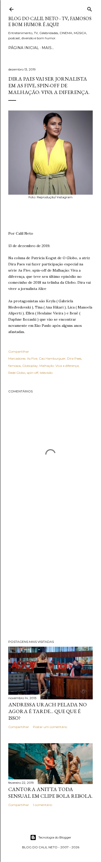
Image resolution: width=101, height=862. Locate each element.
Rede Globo (16, 373)
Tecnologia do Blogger (54, 837)
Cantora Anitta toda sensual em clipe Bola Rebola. (50, 792)
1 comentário (42, 805)
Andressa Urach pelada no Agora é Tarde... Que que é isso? (47, 711)
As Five (32, 358)
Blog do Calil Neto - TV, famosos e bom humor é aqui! (49, 21)
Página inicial (23, 47)
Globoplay (30, 366)
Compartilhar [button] (18, 351)
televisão (46, 373)
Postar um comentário (50, 727)
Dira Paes (74, 358)
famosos (14, 366)
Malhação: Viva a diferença (59, 366)
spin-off (32, 373)
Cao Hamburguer (52, 358)
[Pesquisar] (89, 8)
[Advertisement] (50, 576)
